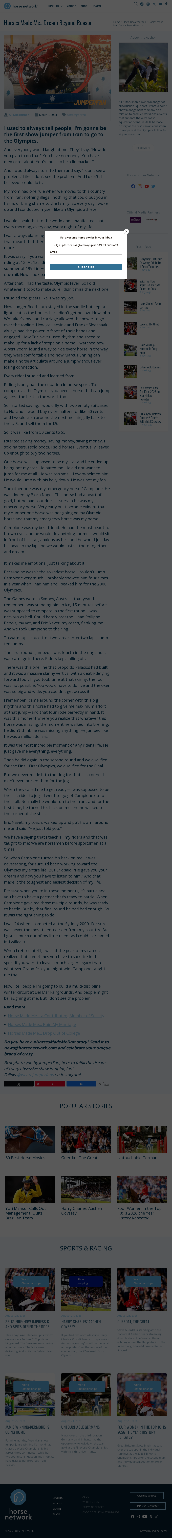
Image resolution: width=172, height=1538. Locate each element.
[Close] (126, 231)
